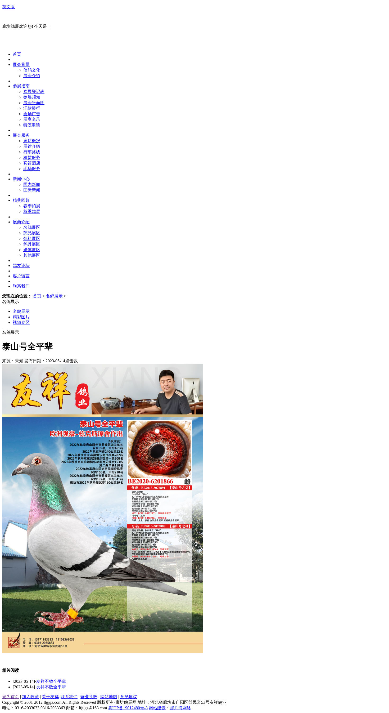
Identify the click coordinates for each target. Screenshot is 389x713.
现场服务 (31, 168)
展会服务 (21, 135)
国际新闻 (31, 190)
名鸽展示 (54, 296)
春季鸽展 (31, 206)
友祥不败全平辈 (51, 681)
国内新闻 (31, 184)
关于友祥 (50, 696)
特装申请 (31, 125)
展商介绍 (21, 222)
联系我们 (21, 286)
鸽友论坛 (21, 265)
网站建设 (157, 708)
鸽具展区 (31, 244)
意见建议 (128, 696)
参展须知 (31, 97)
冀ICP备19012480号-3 (128, 708)
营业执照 (88, 696)
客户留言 (21, 276)
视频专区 (21, 322)
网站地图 (108, 696)
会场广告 (31, 114)
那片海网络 (180, 708)
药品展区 (31, 233)
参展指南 (21, 86)
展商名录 (31, 119)
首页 (17, 54)
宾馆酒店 (31, 163)
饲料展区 (31, 238)
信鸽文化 (31, 70)
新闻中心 (21, 179)
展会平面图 (33, 102)
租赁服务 (31, 157)
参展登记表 (33, 91)
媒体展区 (31, 249)
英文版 (8, 7)
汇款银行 (31, 108)
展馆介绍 (31, 146)
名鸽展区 (31, 227)
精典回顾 (21, 200)
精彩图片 (21, 317)
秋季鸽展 (31, 211)
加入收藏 (30, 696)
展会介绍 (31, 75)
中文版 (8, 16)
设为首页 (10, 696)
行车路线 (31, 152)
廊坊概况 (31, 141)
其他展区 (31, 255)
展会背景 (21, 64)
